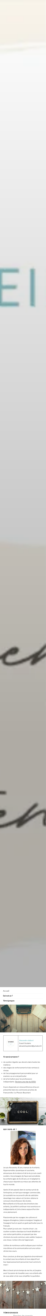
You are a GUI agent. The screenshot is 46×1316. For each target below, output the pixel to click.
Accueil (6, 991)
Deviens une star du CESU (25, 1082)
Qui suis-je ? (8, 996)
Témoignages (8, 1001)
